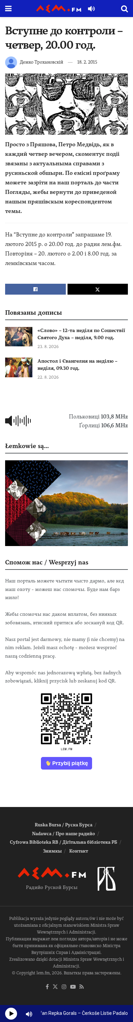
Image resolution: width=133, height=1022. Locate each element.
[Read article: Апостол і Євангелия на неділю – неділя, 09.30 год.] (18, 367)
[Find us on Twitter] (55, 987)
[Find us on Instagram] (64, 987)
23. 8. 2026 (48, 346)
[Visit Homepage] (58, 8)
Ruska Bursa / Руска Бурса (63, 824)
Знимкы (52, 851)
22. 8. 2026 (48, 377)
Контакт (78, 851)
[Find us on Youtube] (73, 987)
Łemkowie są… (27, 445)
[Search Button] (124, 8)
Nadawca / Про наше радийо (63, 833)
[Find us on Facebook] (47, 987)
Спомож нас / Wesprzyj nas (46, 562)
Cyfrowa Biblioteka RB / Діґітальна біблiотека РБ (63, 842)
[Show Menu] (8, 8)
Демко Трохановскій (41, 62)
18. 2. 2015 (87, 62)
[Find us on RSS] (81, 987)
